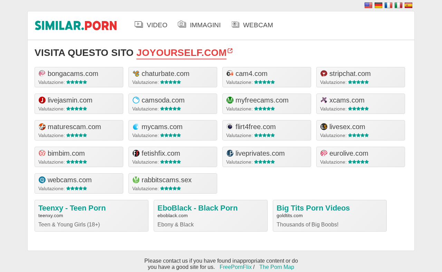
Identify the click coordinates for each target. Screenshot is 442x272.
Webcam (258, 25)
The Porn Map (276, 267)
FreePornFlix (236, 267)
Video (157, 25)
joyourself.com (181, 52)
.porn (76, 25)
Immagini (205, 25)
